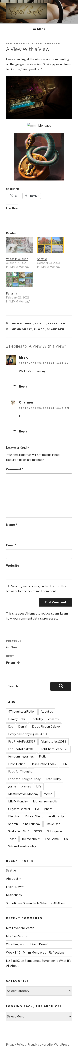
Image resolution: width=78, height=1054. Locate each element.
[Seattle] (50, 245)
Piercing (14, 816)
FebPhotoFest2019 (22, 749)
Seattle (42, 259)
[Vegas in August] (19, 245)
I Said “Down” (15, 887)
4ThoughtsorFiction (21, 711)
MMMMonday (22, 329)
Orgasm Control (19, 809)
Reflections (14, 895)
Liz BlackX (13, 961)
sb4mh (13, 824)
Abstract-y (13, 878)
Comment (14, 469)
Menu (41, 29)
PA (37, 809)
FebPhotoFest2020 (54, 749)
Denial (22, 726)
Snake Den (56, 323)
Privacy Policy (15, 1044)
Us (66, 839)
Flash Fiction (16, 764)
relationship (56, 816)
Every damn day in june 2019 (27, 734)
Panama (11, 293)
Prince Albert (34, 816)
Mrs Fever (13, 928)
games (26, 786)
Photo (40, 323)
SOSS (38, 831)
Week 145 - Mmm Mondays (25, 952)
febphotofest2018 (53, 741)
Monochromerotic (45, 801)
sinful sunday (31, 824)
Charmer (52, 43)
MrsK (23, 357)
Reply (23, 386)
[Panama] (19, 279)
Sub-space (54, 831)
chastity (53, 719)
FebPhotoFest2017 (21, 741)
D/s (10, 726)
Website (12, 565)
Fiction (43, 756)
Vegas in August (17, 259)
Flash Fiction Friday (43, 764)
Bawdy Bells (16, 719)
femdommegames (21, 756)
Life (38, 786)
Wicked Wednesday (22, 846)
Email (11, 545)
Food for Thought (20, 771)
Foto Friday (53, 779)
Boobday (36, 719)
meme (48, 794)
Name (11, 525)
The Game (52, 839)
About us (47, 711)
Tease (12, 839)
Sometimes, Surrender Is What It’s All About (36, 903)
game (12, 786)
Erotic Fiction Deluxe (46, 726)
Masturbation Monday (23, 794)
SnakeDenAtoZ (18, 831)
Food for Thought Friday (24, 779)
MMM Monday (22, 323)
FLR (64, 764)
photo (39, 329)
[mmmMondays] (39, 125)
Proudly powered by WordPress (48, 1044)
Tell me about (31, 839)
